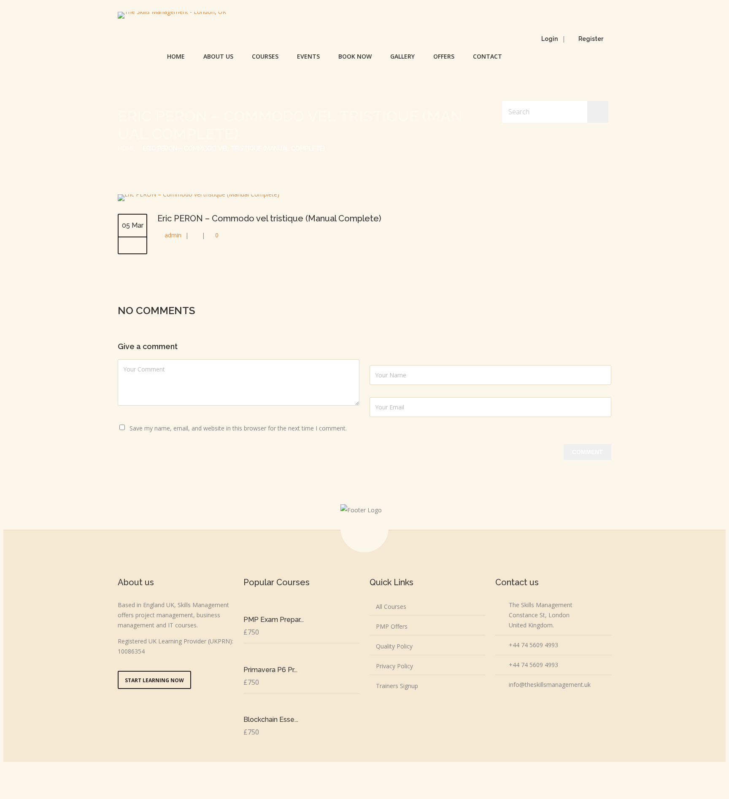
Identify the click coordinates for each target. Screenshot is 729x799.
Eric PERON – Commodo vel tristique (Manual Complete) (269, 218)
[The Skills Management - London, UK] (172, 15)
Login (549, 38)
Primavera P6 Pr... (270, 670)
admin (173, 235)
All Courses (391, 607)
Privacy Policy (394, 666)
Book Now (355, 56)
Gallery (402, 56)
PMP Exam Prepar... (273, 620)
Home (176, 56)
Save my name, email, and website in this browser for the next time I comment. (238, 428)
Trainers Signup (397, 686)
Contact (487, 56)
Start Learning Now (154, 680)
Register (590, 38)
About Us (218, 56)
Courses (265, 56)
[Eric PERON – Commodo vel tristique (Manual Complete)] (198, 194)
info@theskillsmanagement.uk (550, 685)
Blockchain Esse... (270, 720)
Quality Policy (394, 646)
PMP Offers (392, 626)
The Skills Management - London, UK (291, 779)
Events (308, 56)
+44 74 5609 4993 (533, 645)
